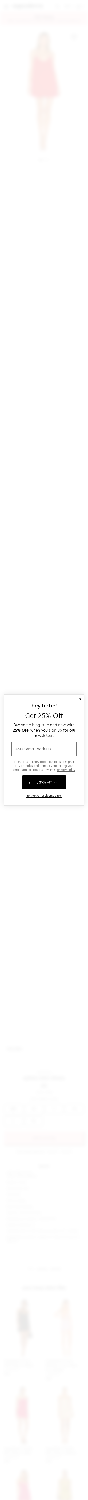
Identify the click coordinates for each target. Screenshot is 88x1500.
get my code (44, 782)
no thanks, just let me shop (44, 796)
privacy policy (66, 770)
